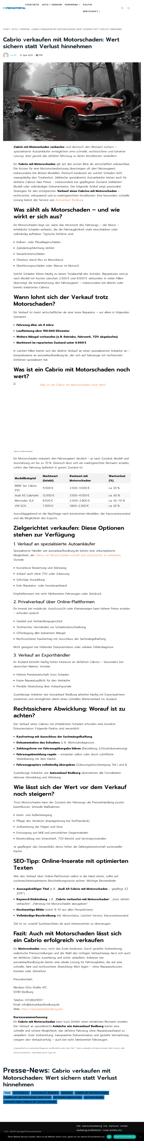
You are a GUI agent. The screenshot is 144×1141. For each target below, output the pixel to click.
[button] (128, 8)
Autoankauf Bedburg (69, 200)
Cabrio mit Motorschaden (92, 1092)
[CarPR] (6, 55)
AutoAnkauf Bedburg (45, 1092)
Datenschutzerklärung (125, 1137)
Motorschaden (94, 1097)
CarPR (13, 55)
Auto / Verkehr (21, 29)
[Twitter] (122, 8)
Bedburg (67, 1092)
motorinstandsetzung (67, 1097)
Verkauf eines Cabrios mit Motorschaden (30, 1101)
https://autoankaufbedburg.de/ (42, 1009)
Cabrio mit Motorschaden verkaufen (27, 1097)
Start (6, 29)
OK (109, 1137)
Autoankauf (21, 1092)
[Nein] (140, 1136)
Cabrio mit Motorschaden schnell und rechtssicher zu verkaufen (78, 555)
